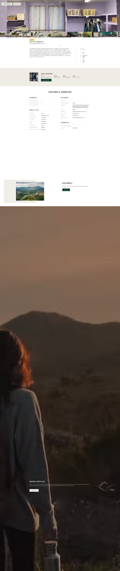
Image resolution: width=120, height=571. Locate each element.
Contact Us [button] (34, 490)
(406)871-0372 (57, 77)
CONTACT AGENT (46, 80)
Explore (66, 189)
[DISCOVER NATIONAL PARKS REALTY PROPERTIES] (6, 4)
